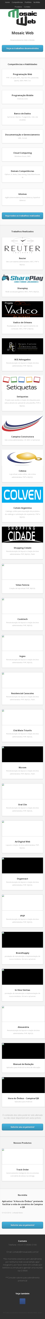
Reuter (22, 258)
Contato (27, 7)
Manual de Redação (23, 1064)
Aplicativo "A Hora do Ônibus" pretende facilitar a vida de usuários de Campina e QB (22, 1204)
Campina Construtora (22, 436)
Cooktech (23, 619)
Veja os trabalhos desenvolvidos (22, 48)
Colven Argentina (23, 507)
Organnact (22, 878)
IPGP (22, 915)
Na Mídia (37, 2)
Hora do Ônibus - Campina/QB (23, 1098)
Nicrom (22, 767)
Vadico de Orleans (22, 322)
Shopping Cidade (22, 547)
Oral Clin (22, 804)
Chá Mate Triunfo (22, 730)
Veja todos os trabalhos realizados (22, 215)
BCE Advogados (22, 359)
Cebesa (22, 470)
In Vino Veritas (22, 990)
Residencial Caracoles (22, 693)
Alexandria (23, 1027)
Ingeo (23, 656)
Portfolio (28, 2)
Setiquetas (22, 396)
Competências (17, 2)
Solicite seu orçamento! (22, 1127)
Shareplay (22, 288)
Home (7, 2)
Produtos (18, 7)
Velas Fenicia (22, 584)
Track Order (22, 1169)
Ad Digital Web (22, 841)
